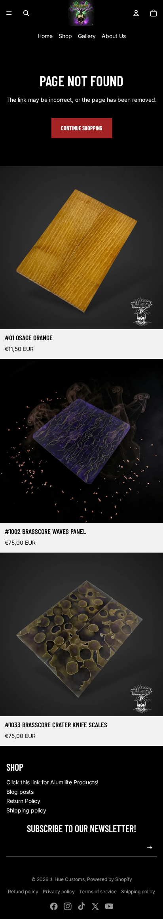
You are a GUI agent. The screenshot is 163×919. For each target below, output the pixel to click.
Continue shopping (81, 128)
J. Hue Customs (67, 879)
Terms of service (98, 891)
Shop (65, 35)
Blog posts (20, 791)
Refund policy (23, 891)
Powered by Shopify (109, 879)
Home (45, 35)
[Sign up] (150, 847)
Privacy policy (59, 891)
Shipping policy (26, 810)
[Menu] (9, 13)
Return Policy (23, 800)
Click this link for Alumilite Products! (52, 782)
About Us (114, 35)
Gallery (87, 35)
